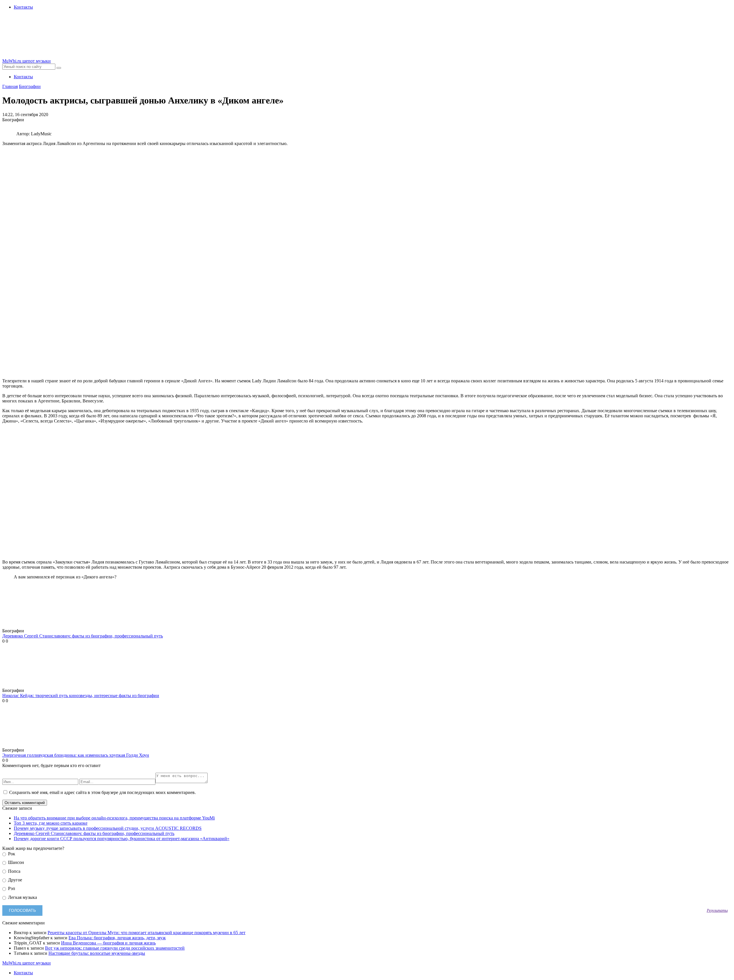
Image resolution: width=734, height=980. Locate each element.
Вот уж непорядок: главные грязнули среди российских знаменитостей (115, 948)
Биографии (30, 86)
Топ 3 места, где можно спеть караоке (50, 823)
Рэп (11, 888)
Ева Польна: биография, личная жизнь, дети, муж (117, 937)
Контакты (23, 7)
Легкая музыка (22, 897)
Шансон (15, 862)
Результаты (717, 910)
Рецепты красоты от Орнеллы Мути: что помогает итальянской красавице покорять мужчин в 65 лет (146, 932)
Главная (10, 86)
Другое (14, 879)
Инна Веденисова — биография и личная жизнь (108, 942)
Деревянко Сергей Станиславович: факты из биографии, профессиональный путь (94, 833)
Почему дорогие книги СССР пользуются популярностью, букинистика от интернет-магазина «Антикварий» (121, 838)
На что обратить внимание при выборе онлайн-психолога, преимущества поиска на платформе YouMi (114, 817)
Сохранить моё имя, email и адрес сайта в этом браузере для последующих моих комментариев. (102, 792)
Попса (13, 871)
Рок (11, 853)
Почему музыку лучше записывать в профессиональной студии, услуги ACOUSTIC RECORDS (108, 828)
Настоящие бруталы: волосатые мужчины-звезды (96, 953)
